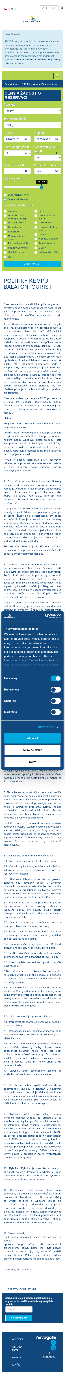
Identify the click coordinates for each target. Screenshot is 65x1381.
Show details (45, 726)
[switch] (56, 689)
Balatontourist (12, 84)
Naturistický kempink (49, 239)
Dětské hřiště (45, 222)
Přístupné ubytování (18, 248)
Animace (12, 211)
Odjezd (39, 133)
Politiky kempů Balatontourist (40, 84)
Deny (32, 761)
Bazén (42, 211)
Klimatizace (14, 231)
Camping (10, 104)
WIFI (10, 257)
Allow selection (32, 749)
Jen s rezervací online (19, 195)
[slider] (41, 187)
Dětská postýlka (16, 222)
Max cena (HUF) (13, 178)
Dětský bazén (14, 227)
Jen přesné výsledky (18, 199)
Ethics (16, 1357)
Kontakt (17, 1339)
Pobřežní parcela (47, 243)
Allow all (32, 738)
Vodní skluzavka (16, 252)
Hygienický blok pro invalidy (48, 229)
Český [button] (12, 9)
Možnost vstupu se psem (17, 238)
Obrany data (17, 1348)
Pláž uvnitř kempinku (18, 243)
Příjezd (8, 133)
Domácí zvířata (13, 165)
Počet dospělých (15, 147)
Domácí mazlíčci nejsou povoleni (16, 217)
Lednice (43, 234)
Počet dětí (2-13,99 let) (47, 149)
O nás (16, 1364)
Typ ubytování (13, 118)
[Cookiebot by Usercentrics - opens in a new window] (46, 616)
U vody (42, 248)
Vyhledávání (32, 263)
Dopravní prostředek (46, 165)
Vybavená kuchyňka (49, 252)
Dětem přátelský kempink (47, 217)
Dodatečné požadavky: (17, 205)
